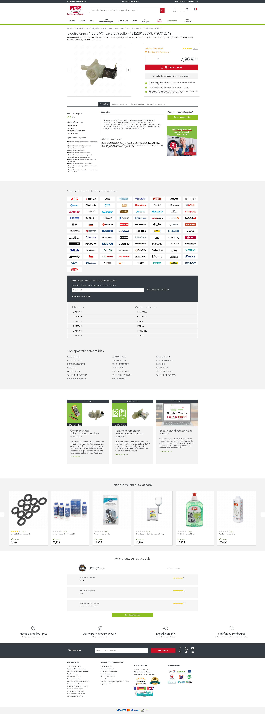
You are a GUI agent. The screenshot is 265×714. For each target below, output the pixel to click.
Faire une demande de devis (76, 669)
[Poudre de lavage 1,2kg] (195, 510)
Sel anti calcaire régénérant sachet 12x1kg (108, 534)
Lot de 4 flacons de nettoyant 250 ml (23, 534)
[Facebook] (180, 650)
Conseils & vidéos (137, 104)
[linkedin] (192, 653)
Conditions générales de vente (77, 671)
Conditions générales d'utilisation (78, 681)
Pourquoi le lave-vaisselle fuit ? (76, 150)
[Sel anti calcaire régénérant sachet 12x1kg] (112, 510)
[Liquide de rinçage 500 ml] (153, 510)
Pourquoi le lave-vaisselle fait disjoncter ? (79, 145)
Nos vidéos (159, 21)
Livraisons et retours (74, 676)
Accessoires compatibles (156, 104)
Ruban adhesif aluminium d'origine (230, 534)
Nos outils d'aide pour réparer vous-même (115, 681)
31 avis (195, 49)
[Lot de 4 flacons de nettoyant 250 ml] (28, 510)
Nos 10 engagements (108, 674)
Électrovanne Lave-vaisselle (105, 28)
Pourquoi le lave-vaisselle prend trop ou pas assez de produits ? (82, 166)
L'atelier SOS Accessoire (109, 671)
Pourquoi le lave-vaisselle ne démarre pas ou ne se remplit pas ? (82, 160)
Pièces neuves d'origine (75, 689)
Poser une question (182, 117)
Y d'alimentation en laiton (61, 534)
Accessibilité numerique (75, 696)
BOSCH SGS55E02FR (76, 364)
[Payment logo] (132, 710)
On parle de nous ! (107, 679)
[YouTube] (192, 650)
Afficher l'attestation (174, 568)
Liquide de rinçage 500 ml (144, 534)
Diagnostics (172, 21)
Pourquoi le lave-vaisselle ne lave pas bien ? (80, 163)
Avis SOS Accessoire (108, 676)
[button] (68, 97)
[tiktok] (186, 653)
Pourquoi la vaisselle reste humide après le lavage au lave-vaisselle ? (82, 171)
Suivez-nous (74, 650)
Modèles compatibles (120, 104)
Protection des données (75, 684)
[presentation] (69, 70)
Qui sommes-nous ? (107, 669)
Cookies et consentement (76, 694)
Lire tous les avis (132, 615)
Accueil (69, 28)
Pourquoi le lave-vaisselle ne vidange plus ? (80, 155)
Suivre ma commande (74, 666)
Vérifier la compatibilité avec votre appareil (172, 76)
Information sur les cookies (76, 691)
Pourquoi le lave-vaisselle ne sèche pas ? (79, 157)
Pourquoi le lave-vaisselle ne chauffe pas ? (79, 152)
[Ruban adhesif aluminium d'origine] (236, 510)
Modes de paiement (74, 679)
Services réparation (188, 21)
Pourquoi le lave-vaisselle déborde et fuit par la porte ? (82, 142)
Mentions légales (73, 674)
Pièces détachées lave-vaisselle (84, 28)
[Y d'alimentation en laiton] (70, 510)
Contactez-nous (106, 666)
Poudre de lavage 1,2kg (185, 534)
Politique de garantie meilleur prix (78, 686)
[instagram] (180, 653)
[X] (186, 650)
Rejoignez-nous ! (106, 684)
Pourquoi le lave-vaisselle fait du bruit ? (79, 148)
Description (103, 104)
